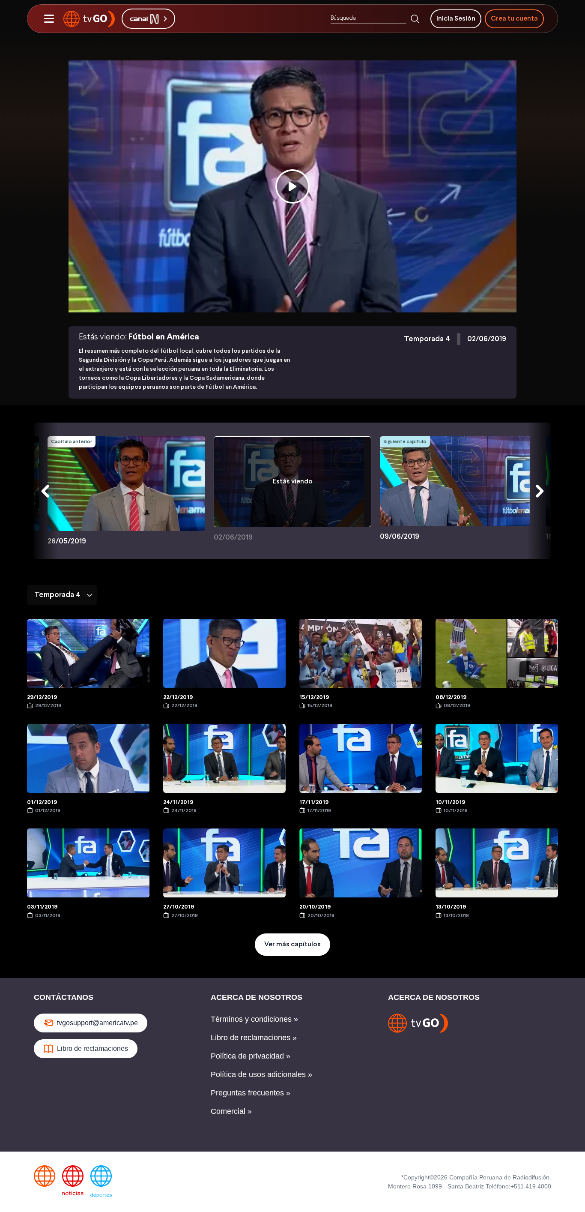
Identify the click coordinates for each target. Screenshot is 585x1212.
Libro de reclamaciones (92, 1048)
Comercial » (231, 1111)
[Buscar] (415, 19)
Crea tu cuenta (514, 18)
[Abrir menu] (49, 19)
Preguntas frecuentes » (250, 1093)
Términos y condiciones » (254, 1019)
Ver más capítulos (292, 944)
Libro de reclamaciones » (254, 1037)
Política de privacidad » (250, 1056)
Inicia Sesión (455, 18)
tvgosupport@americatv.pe (97, 1022)
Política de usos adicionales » (261, 1074)
